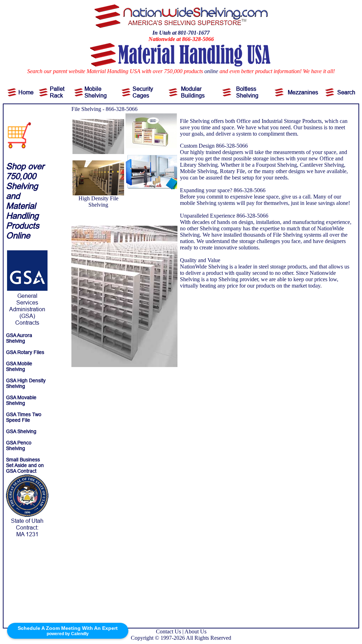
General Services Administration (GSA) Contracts (27, 309)
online (211, 71)
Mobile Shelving (95, 92)
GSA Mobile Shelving (19, 366)
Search (346, 92)
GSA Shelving (21, 431)
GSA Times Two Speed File (23, 417)
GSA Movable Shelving (21, 400)
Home (26, 92)
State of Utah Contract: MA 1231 (27, 527)
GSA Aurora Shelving (19, 338)
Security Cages (143, 92)
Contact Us (168, 631)
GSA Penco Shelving (18, 445)
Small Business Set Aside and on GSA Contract (25, 465)
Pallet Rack (57, 92)
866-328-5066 (122, 109)
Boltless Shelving (247, 92)
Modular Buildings (193, 92)
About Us (195, 631)
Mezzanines (303, 92)
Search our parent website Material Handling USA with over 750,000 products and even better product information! (164, 71)
